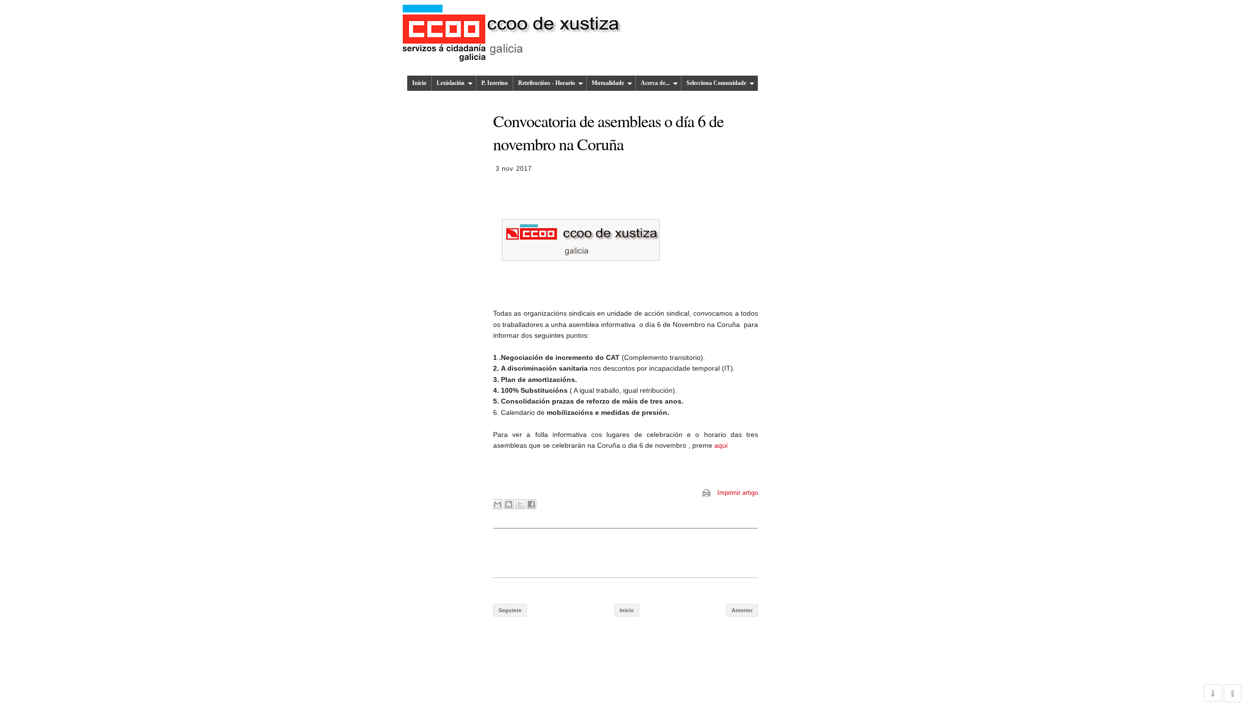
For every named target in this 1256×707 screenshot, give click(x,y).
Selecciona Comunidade (716, 83)
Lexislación (451, 83)
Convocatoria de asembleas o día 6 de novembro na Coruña (608, 132)
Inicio (419, 83)
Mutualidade (608, 83)
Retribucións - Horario (546, 83)
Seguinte (510, 610)
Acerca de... (655, 83)
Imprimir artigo (737, 492)
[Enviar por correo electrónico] (497, 504)
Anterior (742, 610)
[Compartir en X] (520, 504)
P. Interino (494, 83)
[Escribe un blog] (509, 504)
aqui (721, 445)
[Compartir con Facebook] (531, 504)
